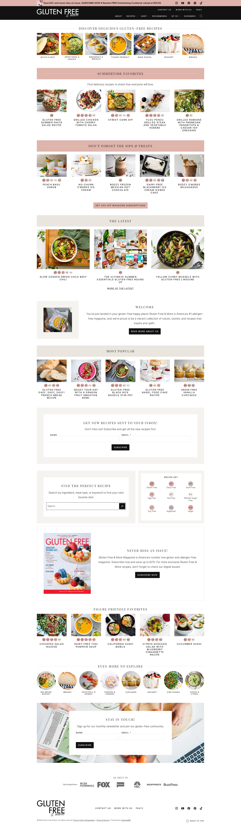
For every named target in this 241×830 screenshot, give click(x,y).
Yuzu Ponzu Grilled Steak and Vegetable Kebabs (155, 123)
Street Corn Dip (120, 119)
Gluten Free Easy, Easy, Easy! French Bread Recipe (52, 393)
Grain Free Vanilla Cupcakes (189, 392)
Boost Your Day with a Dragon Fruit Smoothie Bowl (86, 393)
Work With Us (184, 10)
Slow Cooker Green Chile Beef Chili (63, 278)
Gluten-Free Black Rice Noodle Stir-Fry (120, 392)
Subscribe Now (147, 575)
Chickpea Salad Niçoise (52, 645)
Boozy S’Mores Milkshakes (189, 186)
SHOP (144, 16)
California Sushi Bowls (120, 645)
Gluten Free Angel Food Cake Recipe (155, 392)
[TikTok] (201, 3)
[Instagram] (176, 3)
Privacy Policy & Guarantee (84, 820)
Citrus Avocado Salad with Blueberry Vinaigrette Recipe (155, 649)
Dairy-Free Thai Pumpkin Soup (86, 645)
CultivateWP (126, 820)
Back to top (197, 821)
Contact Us (164, 10)
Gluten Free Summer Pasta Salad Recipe (51, 122)
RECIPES (131, 16)
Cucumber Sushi (189, 644)
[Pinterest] (195, 3)
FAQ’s (199, 10)
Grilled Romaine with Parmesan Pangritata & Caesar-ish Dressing (189, 125)
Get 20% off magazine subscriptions (120, 205)
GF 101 (175, 16)
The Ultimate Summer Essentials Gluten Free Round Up (120, 279)
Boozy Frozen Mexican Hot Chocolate (120, 187)
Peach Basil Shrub (52, 186)
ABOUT (118, 16)
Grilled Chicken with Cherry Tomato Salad (86, 122)
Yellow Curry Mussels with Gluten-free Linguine (177, 278)
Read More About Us (144, 331)
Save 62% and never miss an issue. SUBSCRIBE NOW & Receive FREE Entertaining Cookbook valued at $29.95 (102, 3)
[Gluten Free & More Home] (58, 13)
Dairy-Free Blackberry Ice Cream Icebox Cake (155, 188)
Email (126, 435)
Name (53, 435)
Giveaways (190, 16)
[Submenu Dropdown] (137, 16)
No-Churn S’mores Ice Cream (86, 187)
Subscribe (120, 447)
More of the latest (120, 288)
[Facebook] (189, 3)
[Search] (201, 16)
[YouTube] (183, 3)
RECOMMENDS (159, 16)
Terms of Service (102, 820)
